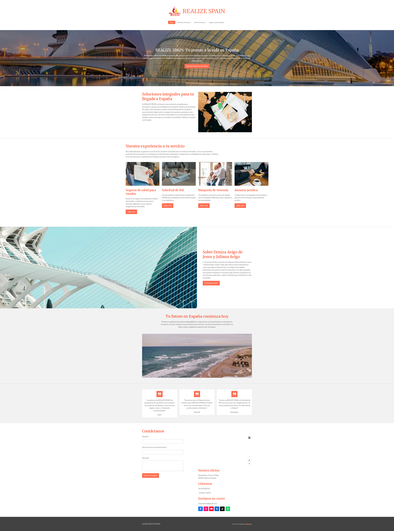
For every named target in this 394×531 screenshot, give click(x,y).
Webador (249, 524)
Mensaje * (146, 458)
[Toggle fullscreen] (249, 437)
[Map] (225, 450)
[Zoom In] (249, 460)
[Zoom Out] (249, 463)
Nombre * (145, 436)
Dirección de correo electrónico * (154, 447)
